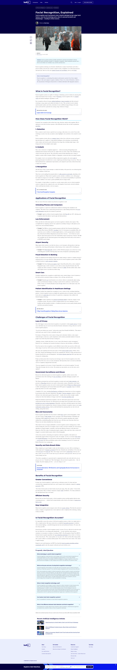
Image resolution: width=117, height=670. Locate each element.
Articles (46, 2)
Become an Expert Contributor (59, 649)
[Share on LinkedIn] (31, 43)
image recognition (65, 101)
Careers (43, 649)
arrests (79, 436)
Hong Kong (43, 383)
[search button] (71, 2)
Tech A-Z (72, 658)
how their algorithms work (68, 396)
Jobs (41, 2)
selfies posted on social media (65, 174)
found (45, 418)
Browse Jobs (73, 655)
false (76, 436)
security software (65, 508)
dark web (48, 451)
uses (47, 280)
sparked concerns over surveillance (59, 70)
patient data (46, 295)
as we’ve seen (40, 440)
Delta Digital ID (48, 249)
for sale (41, 451)
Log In (79, 2)
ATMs (64, 267)
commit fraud (69, 451)
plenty (60, 393)
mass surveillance (57, 376)
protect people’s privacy (67, 350)
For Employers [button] (88, 2)
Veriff (62, 490)
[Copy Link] (31, 40)
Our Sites (91, 646)
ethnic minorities (73, 381)
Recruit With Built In (57, 646)
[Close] (116, 665)
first (61, 283)
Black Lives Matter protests (74, 385)
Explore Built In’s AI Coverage (44, 113)
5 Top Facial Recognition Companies (46, 192)
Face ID (67, 214)
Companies (35, 2)
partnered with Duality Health (60, 299)
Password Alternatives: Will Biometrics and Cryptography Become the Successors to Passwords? (58, 468)
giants (68, 354)
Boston (61, 391)
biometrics (59, 96)
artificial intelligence (56, 101)
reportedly (69, 386)
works (74, 158)
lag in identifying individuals (61, 535)
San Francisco (54, 391)
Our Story (44, 646)
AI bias (75, 70)
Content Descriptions (46, 653)
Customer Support (75, 646)
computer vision (55, 138)
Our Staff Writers (45, 651)
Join (76, 2)
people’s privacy (73, 324)
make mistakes (48, 416)
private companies (67, 393)
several (60, 354)
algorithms (38, 126)
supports (55, 264)
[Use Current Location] (71, 667)
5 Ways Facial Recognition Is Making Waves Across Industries (52, 311)
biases (62, 414)
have (70, 354)
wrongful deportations (42, 438)
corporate (64, 354)
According (56, 230)
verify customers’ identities (51, 261)
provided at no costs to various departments (45, 403)
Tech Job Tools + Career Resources (78, 653)
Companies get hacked (50, 450)
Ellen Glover (46, 23)
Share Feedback (74, 649)
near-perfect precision (68, 523)
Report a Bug (74, 651)
